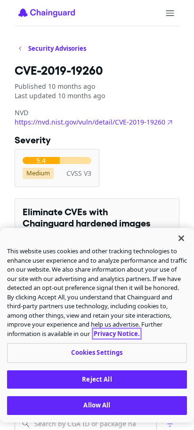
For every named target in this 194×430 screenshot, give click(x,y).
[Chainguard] (46, 12)
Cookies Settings (96, 352)
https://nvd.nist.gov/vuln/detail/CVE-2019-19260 (90, 121)
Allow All (96, 405)
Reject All (97, 379)
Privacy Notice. (117, 333)
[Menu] (170, 13)
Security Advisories (57, 48)
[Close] (181, 238)
